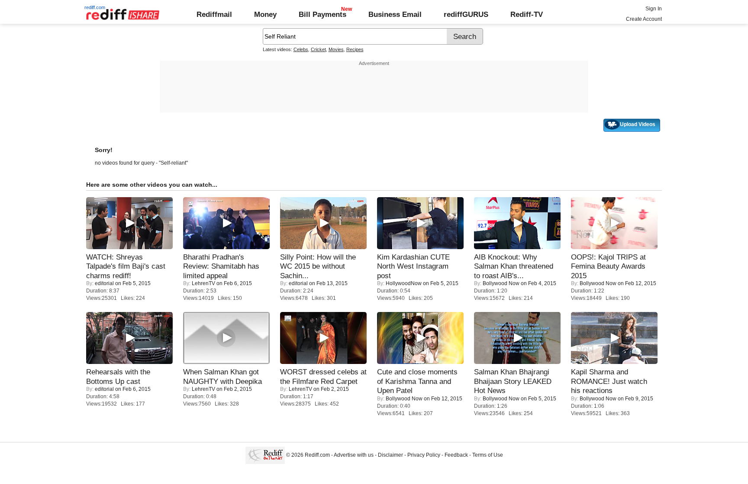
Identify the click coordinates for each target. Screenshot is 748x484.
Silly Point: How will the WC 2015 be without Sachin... (318, 266)
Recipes (355, 49)
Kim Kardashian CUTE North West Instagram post (413, 266)
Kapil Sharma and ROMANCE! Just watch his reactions (609, 381)
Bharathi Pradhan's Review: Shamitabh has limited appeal (221, 266)
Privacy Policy (423, 455)
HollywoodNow (404, 283)
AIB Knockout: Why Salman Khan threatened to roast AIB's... (513, 266)
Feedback (456, 455)
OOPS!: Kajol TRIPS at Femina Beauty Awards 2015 (608, 266)
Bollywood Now (501, 283)
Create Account (644, 19)
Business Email (395, 14)
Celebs (300, 49)
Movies (336, 49)
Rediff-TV (526, 14)
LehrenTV (203, 283)
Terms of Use (487, 455)
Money (265, 14)
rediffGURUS (466, 14)
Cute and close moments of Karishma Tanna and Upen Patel (417, 381)
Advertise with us (354, 455)
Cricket (318, 49)
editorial (104, 283)
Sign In (653, 9)
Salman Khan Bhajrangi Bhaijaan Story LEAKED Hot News (512, 381)
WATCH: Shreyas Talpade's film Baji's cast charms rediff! (125, 266)
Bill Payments (322, 14)
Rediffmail (214, 14)
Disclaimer (390, 455)
